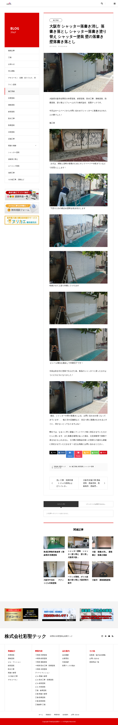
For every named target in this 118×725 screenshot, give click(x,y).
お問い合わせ (94, 658)
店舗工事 (11, 139)
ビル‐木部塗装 (40, 687)
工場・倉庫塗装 (40, 690)
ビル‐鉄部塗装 (40, 683)
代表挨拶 (65, 662)
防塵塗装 (11, 125)
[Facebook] (105, 636)
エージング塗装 (13, 166)
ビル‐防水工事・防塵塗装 (44, 680)
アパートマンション (42, 673)
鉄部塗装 (11, 112)
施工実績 (11, 91)
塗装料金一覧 (94, 662)
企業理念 (65, 658)
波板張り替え (13, 159)
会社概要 (65, 655)
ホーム (41, 715)
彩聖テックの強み (68, 665)
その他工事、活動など (16, 179)
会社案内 (65, 715)
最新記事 (11, 50)
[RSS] (112, 636)
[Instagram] (102, 636)
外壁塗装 (11, 98)
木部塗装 (11, 132)
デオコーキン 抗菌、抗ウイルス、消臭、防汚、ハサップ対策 (22, 79)
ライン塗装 (12, 84)
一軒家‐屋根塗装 (41, 662)
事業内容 (57, 715)
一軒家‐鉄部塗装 (41, 658)
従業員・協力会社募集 (97, 655)
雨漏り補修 (12, 145)
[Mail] (109, 636)
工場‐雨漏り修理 (41, 694)
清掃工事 (11, 173)
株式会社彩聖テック (25, 636)
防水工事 (11, 118)
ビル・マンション (14, 662)
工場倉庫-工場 (40, 704)
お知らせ (11, 64)
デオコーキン (13, 680)
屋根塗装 (11, 105)
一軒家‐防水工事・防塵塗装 (45, 665)
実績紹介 (48, 715)
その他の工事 (13, 676)
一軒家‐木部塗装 (41, 669)
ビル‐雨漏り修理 (41, 676)
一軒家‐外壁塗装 (41, 655)
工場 (9, 57)
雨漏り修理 (12, 673)
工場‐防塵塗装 (40, 697)
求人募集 (11, 71)
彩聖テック (62, 466)
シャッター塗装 (13, 152)
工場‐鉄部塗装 (40, 701)
